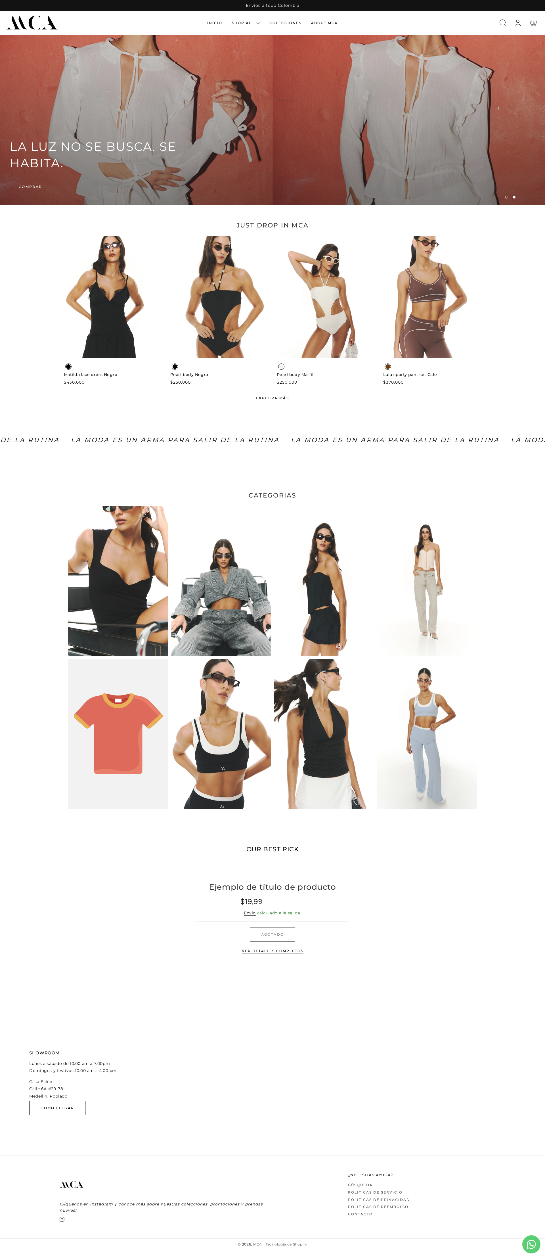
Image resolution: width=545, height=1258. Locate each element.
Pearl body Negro (189, 374)
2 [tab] (514, 197)
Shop (25, 187)
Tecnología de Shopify (286, 1244)
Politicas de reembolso (378, 1207)
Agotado (272, 934)
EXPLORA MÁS (272, 398)
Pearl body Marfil (295, 374)
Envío (250, 913)
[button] (503, 22)
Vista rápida (113, 352)
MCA (257, 1244)
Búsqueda (360, 1185)
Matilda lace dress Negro (90, 374)
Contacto (360, 1214)
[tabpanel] (272, 120)
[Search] (503, 22)
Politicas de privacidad (379, 1200)
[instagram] (62, 1220)
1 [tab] (506, 197)
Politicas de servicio (375, 1192)
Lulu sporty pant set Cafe (410, 374)
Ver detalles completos (272, 950)
